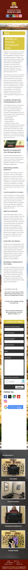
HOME (8, 561)
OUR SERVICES (9, 562)
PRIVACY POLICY (8, 564)
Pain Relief (13, 479)
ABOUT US (16, 561)
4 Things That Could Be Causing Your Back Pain (14, 302)
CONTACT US (19, 564)
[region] (14, 26)
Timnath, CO (10, 567)
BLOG (18, 562)
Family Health (13, 551)
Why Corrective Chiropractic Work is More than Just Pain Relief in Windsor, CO (14, 312)
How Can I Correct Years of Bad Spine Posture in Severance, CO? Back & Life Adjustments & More (14, 293)
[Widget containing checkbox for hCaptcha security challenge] (15, 381)
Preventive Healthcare (13, 526)
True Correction (13, 502)
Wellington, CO (16, 567)
